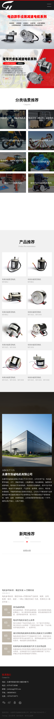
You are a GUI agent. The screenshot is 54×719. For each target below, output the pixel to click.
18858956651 (11, 693)
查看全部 (27, 551)
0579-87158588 (12, 685)
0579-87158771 (12, 696)
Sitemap (4, 716)
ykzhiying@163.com (14, 689)
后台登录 (12, 716)
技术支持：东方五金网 (24, 716)
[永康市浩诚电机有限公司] (8, 5)
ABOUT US (8, 470)
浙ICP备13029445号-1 (38, 712)
